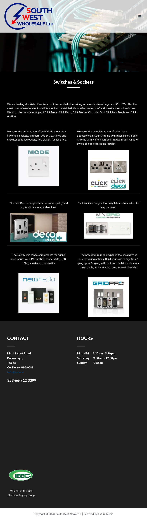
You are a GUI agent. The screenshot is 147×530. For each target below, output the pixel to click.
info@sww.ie (15, 372)
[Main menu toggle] (140, 16)
